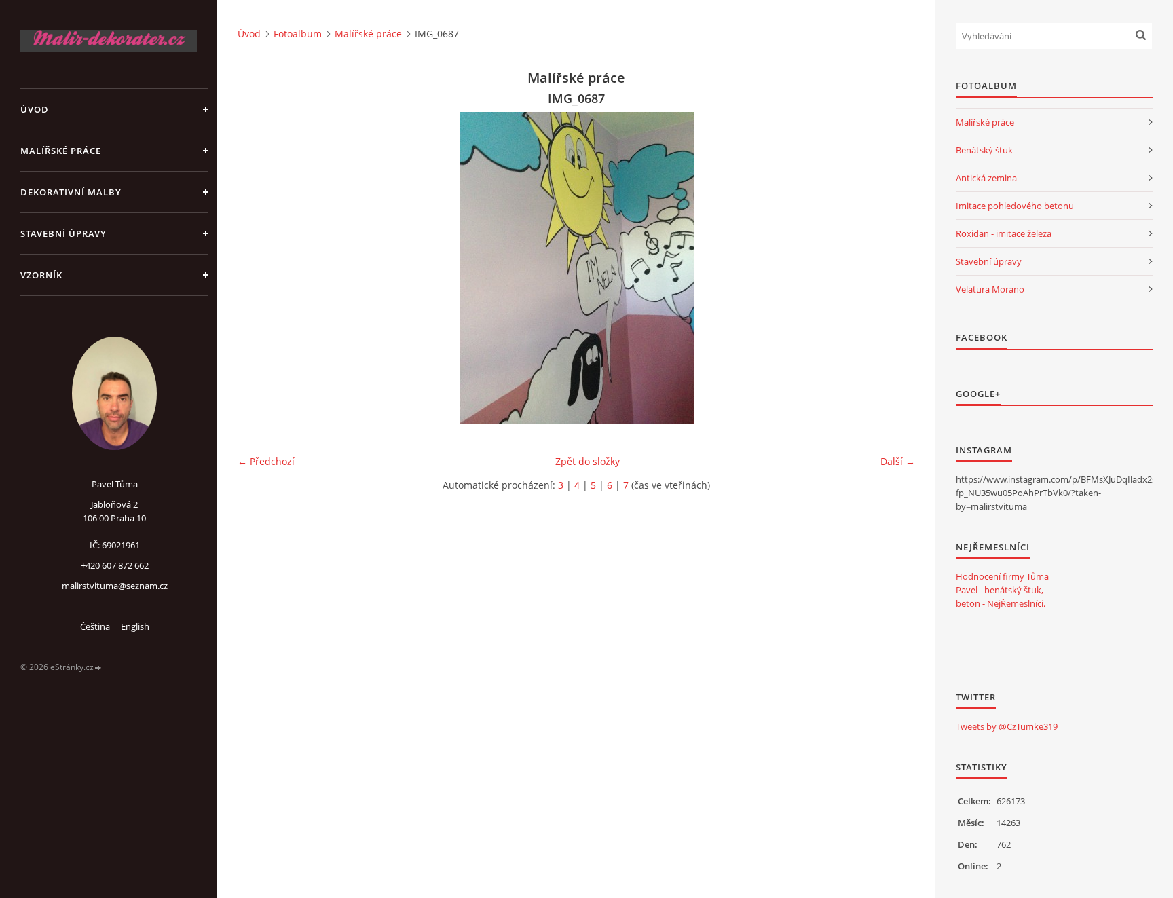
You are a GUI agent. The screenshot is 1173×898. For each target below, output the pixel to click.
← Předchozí (266, 461)
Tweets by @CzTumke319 (1007, 726)
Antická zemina (986, 178)
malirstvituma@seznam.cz (115, 586)
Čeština (95, 626)
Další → (897, 461)
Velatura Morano (990, 289)
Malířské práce (60, 151)
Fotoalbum (298, 33)
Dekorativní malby (71, 192)
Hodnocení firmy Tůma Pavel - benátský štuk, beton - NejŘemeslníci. (1002, 590)
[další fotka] (893, 268)
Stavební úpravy (63, 233)
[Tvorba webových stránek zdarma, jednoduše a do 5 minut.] (98, 667)
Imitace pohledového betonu (1015, 206)
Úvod (34, 109)
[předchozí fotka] (259, 268)
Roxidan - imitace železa (1003, 233)
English (135, 626)
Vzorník (41, 275)
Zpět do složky (587, 461)
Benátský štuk (984, 150)
